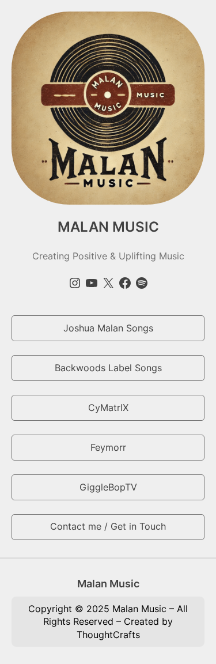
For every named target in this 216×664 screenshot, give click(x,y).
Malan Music (108, 583)
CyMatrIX (108, 407)
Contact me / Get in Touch (108, 526)
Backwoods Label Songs (108, 367)
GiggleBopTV (108, 487)
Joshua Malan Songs (108, 328)
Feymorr (108, 447)
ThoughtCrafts (108, 634)
